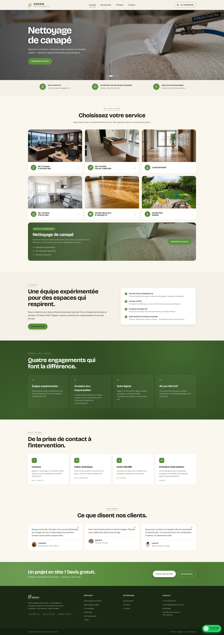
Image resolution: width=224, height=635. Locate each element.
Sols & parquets (90, 616)
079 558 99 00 (187, 574)
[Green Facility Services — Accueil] (53, 596)
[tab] (107, 76)
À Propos (119, 5)
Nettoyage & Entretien (93, 601)
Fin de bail (88, 612)
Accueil (92, 5)
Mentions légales (176, 632)
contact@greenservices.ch (173, 605)
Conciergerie (89, 608)
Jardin (86, 620)
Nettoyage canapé (91, 605)
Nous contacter (164, 574)
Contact (131, 5)
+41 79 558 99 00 (169, 601)
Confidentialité (190, 632)
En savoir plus (38, 326)
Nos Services (106, 5)
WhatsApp (166, 608)
